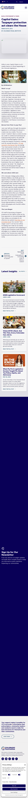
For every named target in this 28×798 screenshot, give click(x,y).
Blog (3, 16)
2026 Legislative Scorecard (14, 295)
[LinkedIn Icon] (16, 760)
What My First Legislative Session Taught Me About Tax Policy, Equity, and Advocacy (13, 372)
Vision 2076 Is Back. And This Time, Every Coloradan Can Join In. (13, 333)
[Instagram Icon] (2, 760)
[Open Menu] (26, 8)
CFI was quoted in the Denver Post (12, 144)
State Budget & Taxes (12, 16)
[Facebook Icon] (13, 760)
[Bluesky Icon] (6, 760)
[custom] (9, 760)
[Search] (16, 1)
